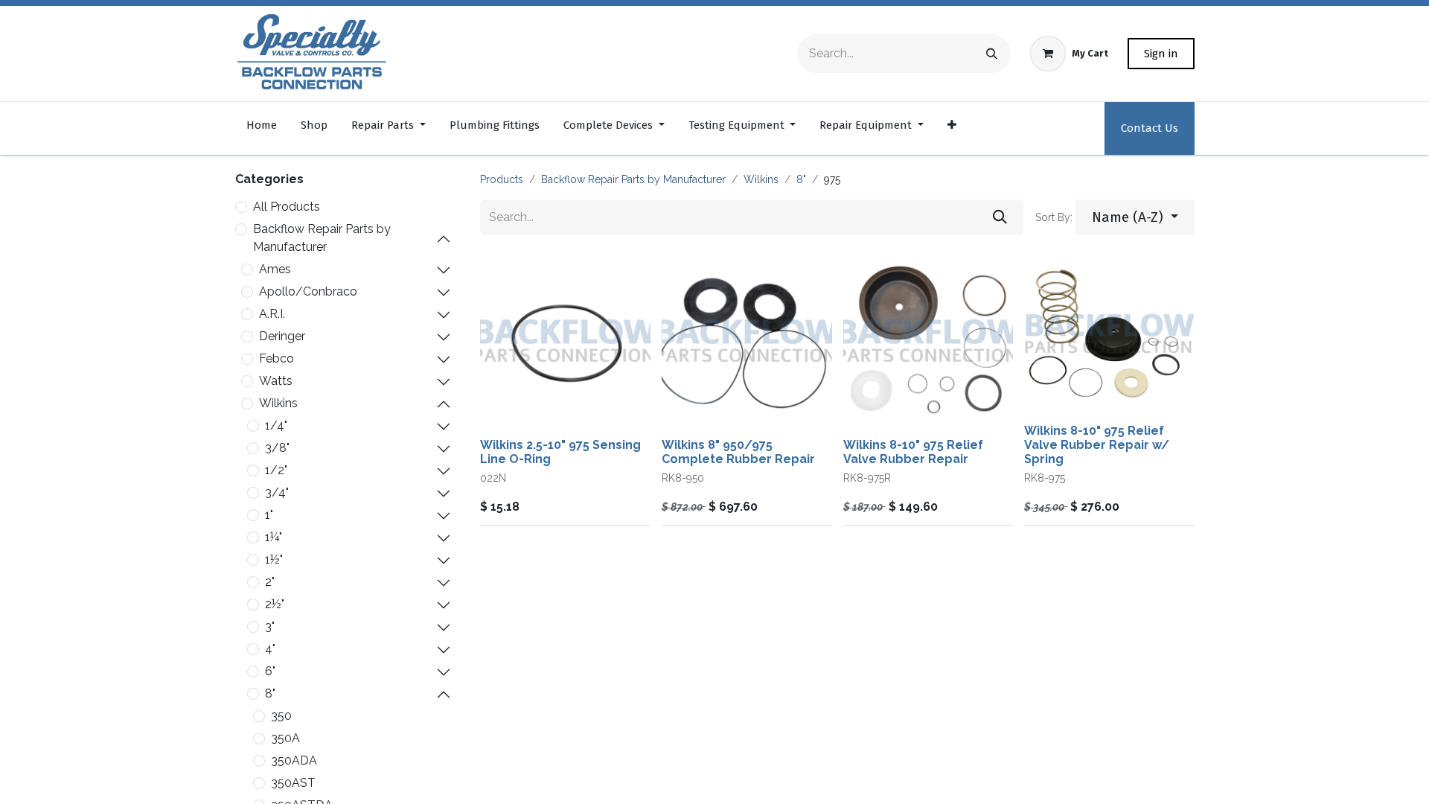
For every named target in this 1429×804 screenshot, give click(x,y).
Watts (275, 381)
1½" (274, 559)
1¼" (273, 537)
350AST (293, 783)
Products (501, 179)
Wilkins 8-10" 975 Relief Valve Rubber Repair (913, 452)
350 (281, 716)
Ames (275, 269)
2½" (274, 604)
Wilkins (278, 403)
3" (270, 626)
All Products (286, 207)
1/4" (276, 425)
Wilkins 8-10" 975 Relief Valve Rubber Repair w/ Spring (1096, 445)
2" (270, 582)
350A (285, 738)
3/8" (277, 448)
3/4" (277, 492)
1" (269, 515)
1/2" (276, 470)
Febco (276, 358)
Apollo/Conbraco (308, 291)
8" (270, 693)
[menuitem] (261, 128)
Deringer (282, 336)
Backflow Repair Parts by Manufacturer (322, 238)
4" (270, 649)
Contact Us (1149, 128)
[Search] (992, 53)
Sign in (1161, 53)
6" (270, 671)
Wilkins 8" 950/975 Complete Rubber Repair (738, 452)
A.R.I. (272, 314)
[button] (1135, 218)
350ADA (294, 760)
